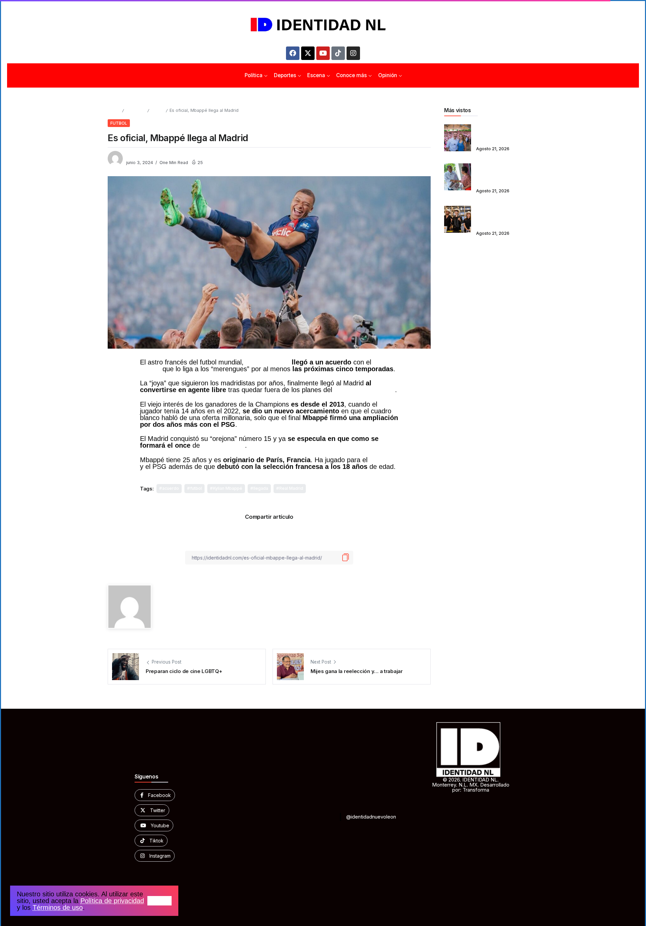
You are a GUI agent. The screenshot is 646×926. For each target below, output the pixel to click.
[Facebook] (292, 53)
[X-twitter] (308, 53)
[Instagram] (353, 53)
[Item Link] (457, 137)
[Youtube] (323, 53)
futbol (196, 488)
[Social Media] (155, 795)
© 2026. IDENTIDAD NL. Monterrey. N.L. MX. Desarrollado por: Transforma (470, 784)
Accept (159, 900)
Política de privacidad (112, 900)
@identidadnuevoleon (371, 816)
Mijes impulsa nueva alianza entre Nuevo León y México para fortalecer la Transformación (505, 172)
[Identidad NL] (323, 25)
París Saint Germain (364, 389)
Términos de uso (58, 907)
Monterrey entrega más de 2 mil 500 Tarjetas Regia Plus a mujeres (506, 133)
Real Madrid (291, 488)
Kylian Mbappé (268, 362)
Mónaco (381, 460)
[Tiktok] (338, 53)
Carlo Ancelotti (223, 445)
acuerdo (170, 488)
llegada (260, 488)
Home (114, 110)
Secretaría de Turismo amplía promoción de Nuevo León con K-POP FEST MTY (503, 214)
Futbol (157, 110)
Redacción (137, 155)
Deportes (135, 110)
